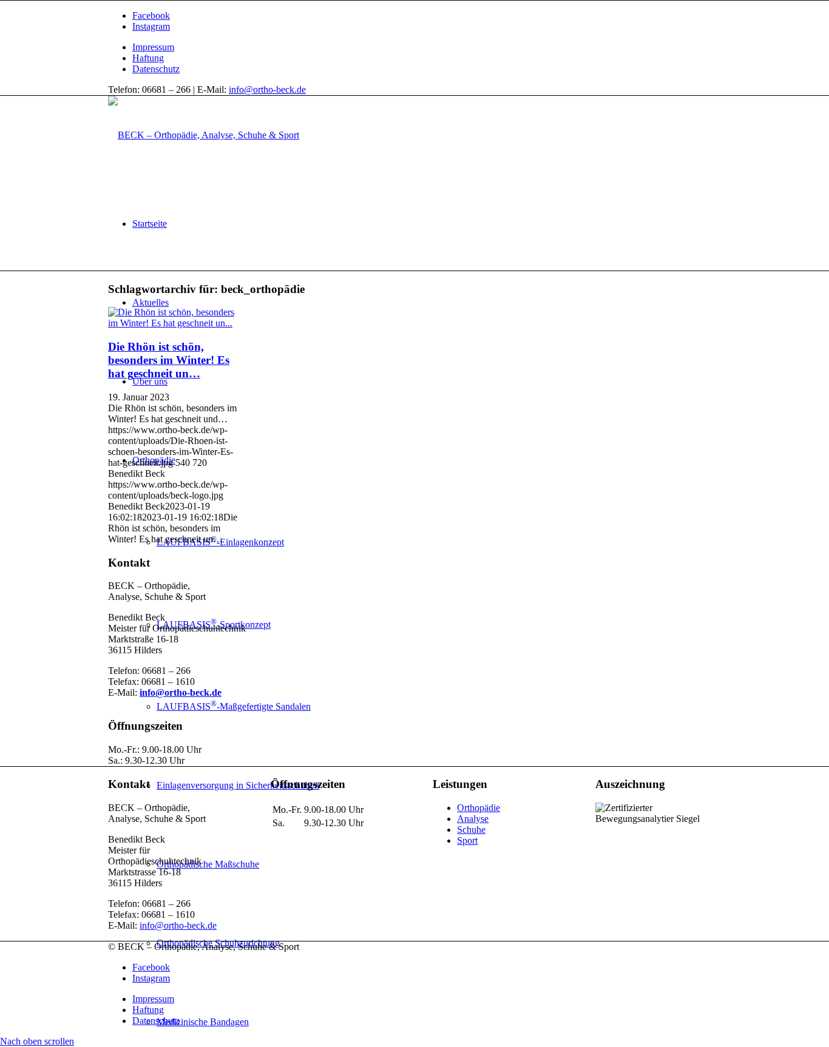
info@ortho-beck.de (267, 89)
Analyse (473, 818)
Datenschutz (156, 69)
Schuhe (471, 829)
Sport (467, 840)
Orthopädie (478, 808)
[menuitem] (426, 47)
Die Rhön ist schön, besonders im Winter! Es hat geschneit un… (168, 360)
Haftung (148, 58)
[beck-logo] (203, 135)
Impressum (153, 47)
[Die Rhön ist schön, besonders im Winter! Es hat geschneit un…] (173, 323)
